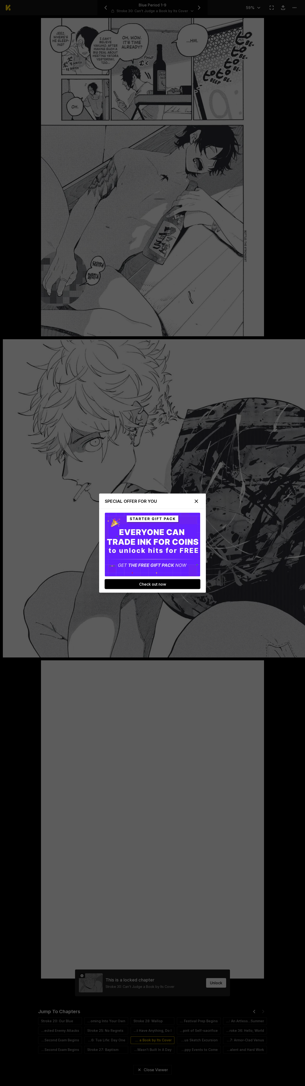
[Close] (196, 501)
